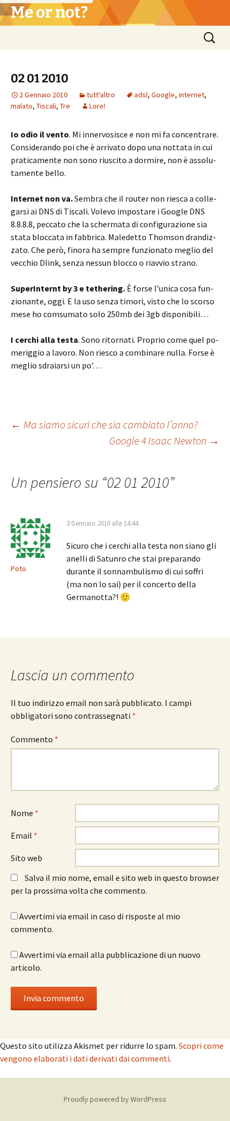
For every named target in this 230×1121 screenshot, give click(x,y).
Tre (65, 106)
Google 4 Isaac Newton (164, 440)
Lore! (97, 106)
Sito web (26, 858)
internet (191, 94)
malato (22, 106)
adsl (141, 94)
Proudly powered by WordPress (115, 1099)
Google (163, 94)
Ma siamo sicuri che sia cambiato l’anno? (104, 424)
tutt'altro (101, 94)
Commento (34, 739)
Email (24, 835)
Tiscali (46, 106)
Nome (25, 813)
